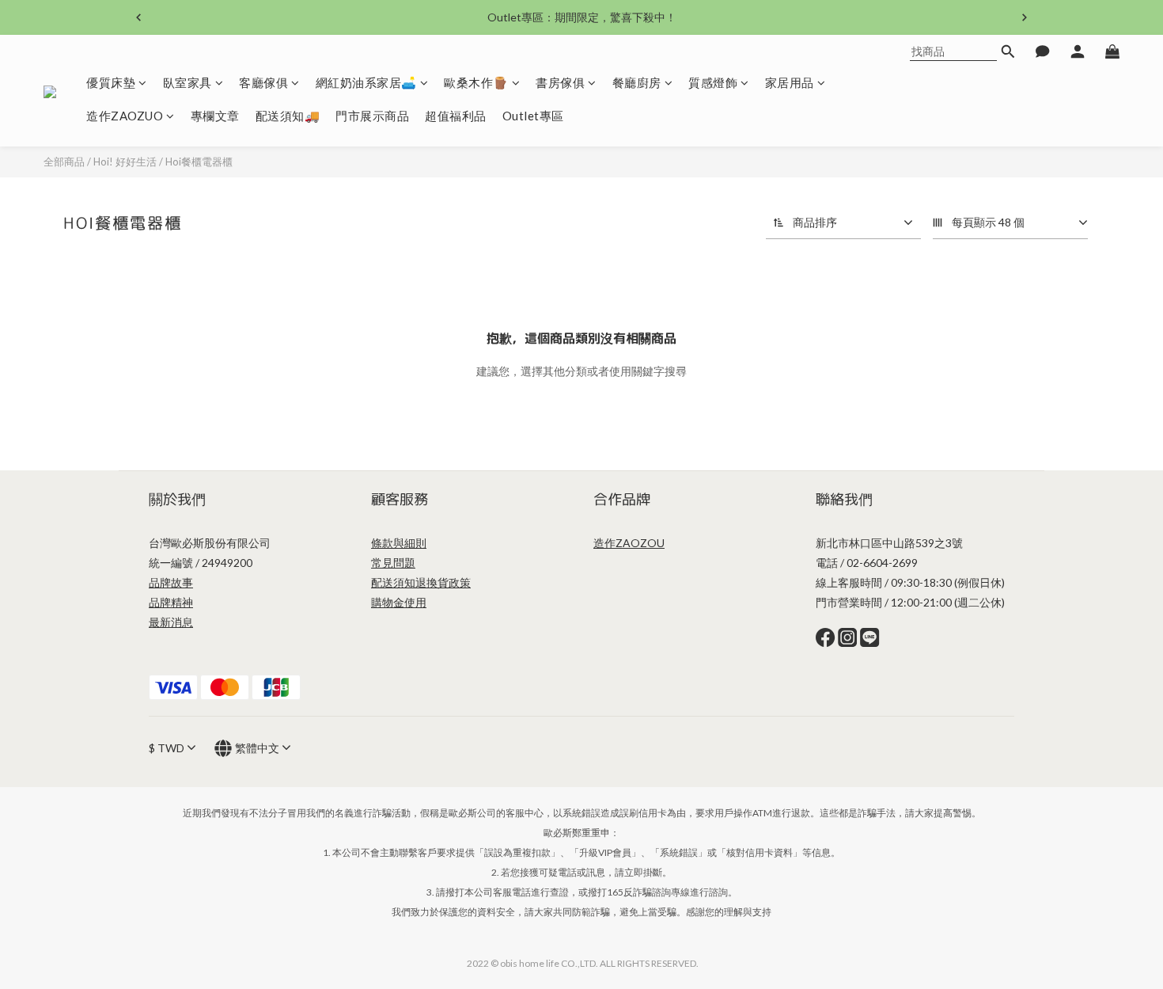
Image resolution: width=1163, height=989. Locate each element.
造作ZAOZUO (124, 115)
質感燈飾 (712, 82)
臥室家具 (187, 82)
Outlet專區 (533, 115)
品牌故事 (171, 582)
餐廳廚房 (636, 82)
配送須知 (393, 582)
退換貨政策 (443, 582)
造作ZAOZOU (629, 543)
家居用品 (789, 82)
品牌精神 (171, 602)
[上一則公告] (138, 17)
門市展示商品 (372, 115)
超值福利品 (456, 115)
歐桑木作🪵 (476, 82)
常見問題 (393, 562)
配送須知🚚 (288, 115)
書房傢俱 (560, 82)
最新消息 (171, 622)
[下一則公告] (1024, 17)
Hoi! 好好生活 (125, 161)
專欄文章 (215, 115)
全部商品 (64, 161)
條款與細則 (398, 543)
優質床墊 (110, 82)
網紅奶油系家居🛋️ (366, 82)
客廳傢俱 (263, 82)
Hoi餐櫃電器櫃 (199, 161)
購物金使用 (398, 602)
